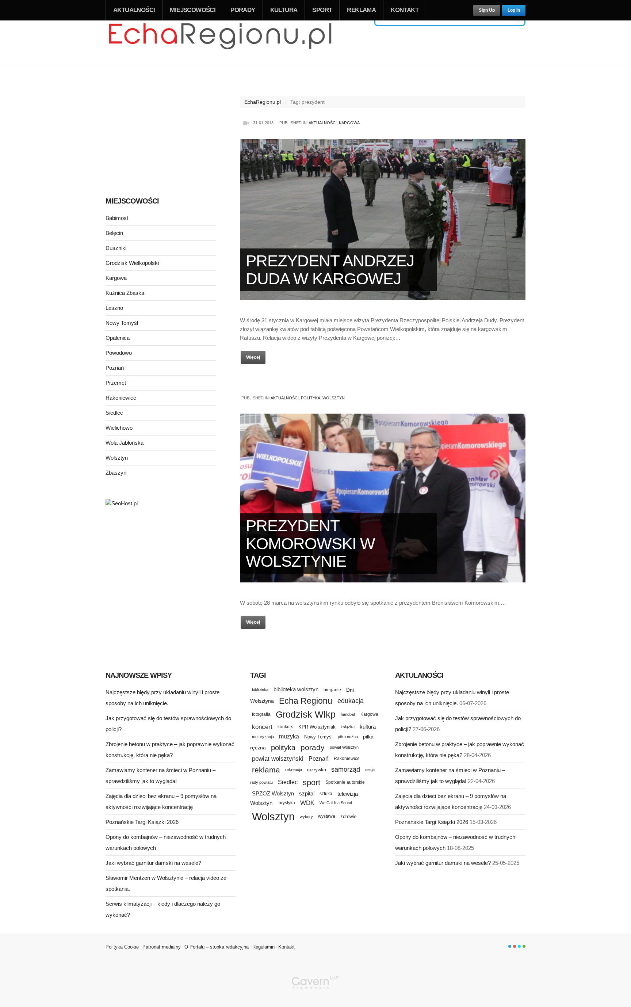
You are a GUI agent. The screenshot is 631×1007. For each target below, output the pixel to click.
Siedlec (114, 413)
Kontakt (404, 10)
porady (313, 747)
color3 (519, 946)
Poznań (115, 368)
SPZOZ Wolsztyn (273, 794)
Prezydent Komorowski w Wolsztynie (310, 543)
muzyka (289, 736)
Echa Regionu (305, 701)
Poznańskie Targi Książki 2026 (142, 822)
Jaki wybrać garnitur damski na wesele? (153, 863)
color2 (514, 946)
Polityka (310, 398)
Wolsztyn (333, 398)
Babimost (117, 218)
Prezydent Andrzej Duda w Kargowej (330, 269)
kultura (368, 726)
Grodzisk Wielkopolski (132, 263)
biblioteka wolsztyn (296, 689)
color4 (524, 946)
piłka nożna (348, 736)
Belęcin (114, 233)
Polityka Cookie (122, 947)
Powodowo (119, 353)
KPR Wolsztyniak (317, 727)
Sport (322, 10)
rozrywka (316, 769)
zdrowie (348, 816)
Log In (514, 10)
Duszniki (116, 248)
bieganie (332, 689)
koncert (262, 726)
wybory (306, 816)
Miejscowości (192, 10)
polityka (283, 748)
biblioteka (260, 689)
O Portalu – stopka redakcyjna (216, 947)
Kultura (284, 10)
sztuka (326, 793)
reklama (266, 769)
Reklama (361, 10)
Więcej (253, 357)
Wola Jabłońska (125, 443)
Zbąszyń (116, 473)
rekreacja (293, 769)
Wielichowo (119, 428)
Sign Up (487, 10)
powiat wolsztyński (277, 758)
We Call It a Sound (336, 803)
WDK (307, 802)
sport (311, 782)
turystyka (286, 802)
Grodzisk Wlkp (306, 714)
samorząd (345, 769)
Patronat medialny (161, 947)
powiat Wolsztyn (344, 747)
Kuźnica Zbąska (125, 293)
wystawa (326, 816)
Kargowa (349, 123)
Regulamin (263, 947)
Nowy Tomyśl (122, 323)
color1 (509, 946)
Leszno (114, 308)
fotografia (261, 714)
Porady (242, 10)
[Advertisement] (161, 130)
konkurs (285, 726)
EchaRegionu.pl (262, 102)
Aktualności (134, 10)
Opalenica (118, 338)
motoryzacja (263, 736)
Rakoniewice (121, 398)
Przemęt (116, 383)
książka (348, 727)
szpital (306, 794)
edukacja (350, 700)
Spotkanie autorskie (345, 782)
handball (348, 714)
